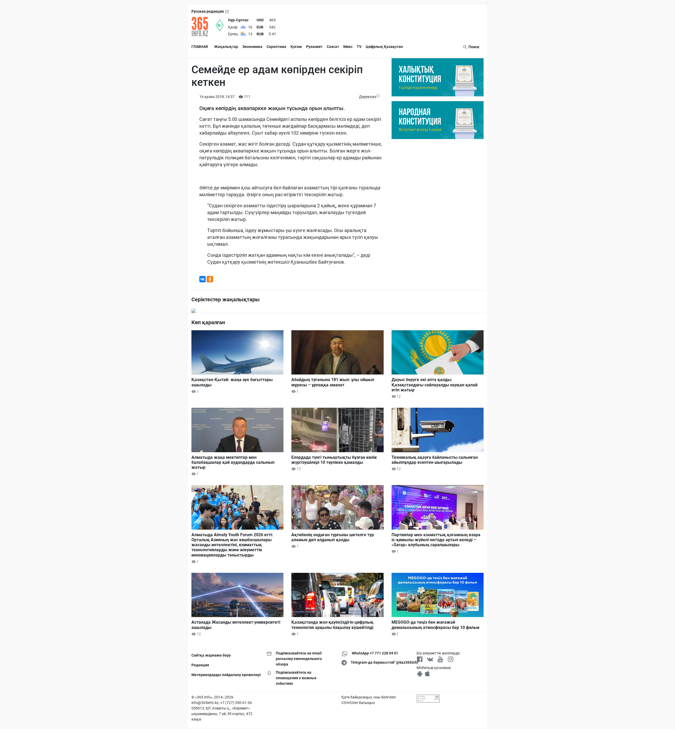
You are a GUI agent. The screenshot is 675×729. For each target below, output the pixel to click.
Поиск (473, 47)
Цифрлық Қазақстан (384, 47)
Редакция (200, 665)
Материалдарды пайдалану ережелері (225, 675)
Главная (199, 47)
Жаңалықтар (226, 47)
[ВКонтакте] (202, 279)
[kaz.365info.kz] (203, 27)
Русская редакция (207, 11)
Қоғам (296, 47)
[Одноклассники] (210, 279)
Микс (348, 47)
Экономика (252, 47)
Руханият (314, 47)
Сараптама (276, 47)
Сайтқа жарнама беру (211, 655)
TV (359, 47)
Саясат (333, 47)
